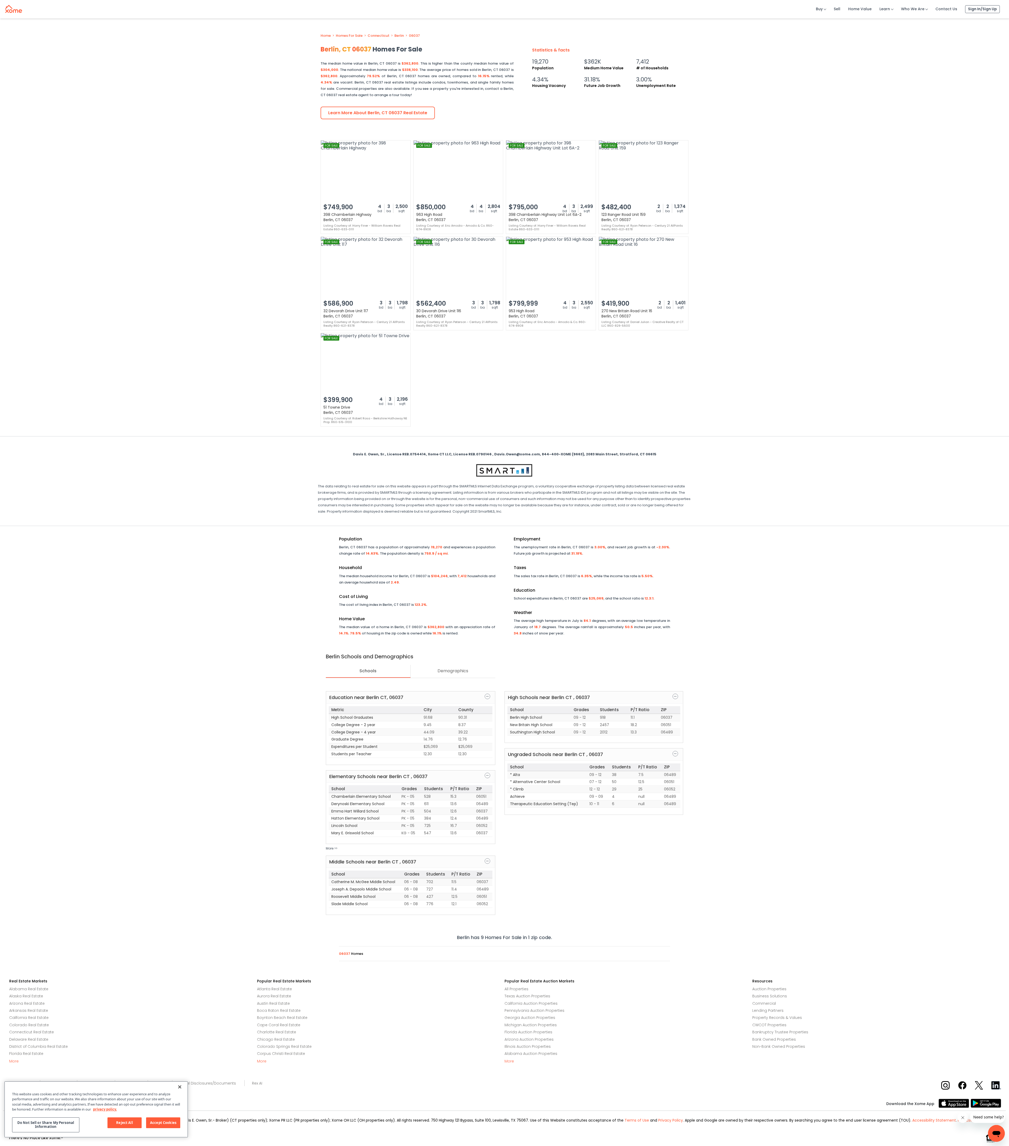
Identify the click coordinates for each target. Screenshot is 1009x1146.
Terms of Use (637, 1120)
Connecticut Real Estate (31, 1032)
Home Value (860, 9)
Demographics (452, 671)
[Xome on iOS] (955, 1102)
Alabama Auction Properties (530, 1053)
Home (326, 36)
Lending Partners (768, 1010)
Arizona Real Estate (27, 1003)
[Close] (180, 1087)
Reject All (124, 1122)
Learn (884, 9)
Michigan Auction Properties (530, 1025)
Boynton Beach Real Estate (282, 1017)
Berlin (399, 36)
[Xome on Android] (986, 1102)
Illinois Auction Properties (527, 1046)
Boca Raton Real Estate (279, 1010)
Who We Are (912, 9)
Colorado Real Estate (29, 1025)
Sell (837, 9)
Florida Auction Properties (528, 1032)
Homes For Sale (349, 36)
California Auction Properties (531, 1003)
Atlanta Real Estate (274, 989)
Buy (819, 9)
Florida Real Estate (26, 1053)
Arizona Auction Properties (529, 1039)
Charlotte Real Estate (276, 1032)
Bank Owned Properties (774, 1039)
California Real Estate (29, 1017)
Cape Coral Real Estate (278, 1025)
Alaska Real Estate (26, 996)
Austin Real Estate (273, 1003)
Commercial (764, 1003)
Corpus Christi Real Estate (281, 1053)
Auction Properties (769, 989)
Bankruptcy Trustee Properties (780, 1032)
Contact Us (946, 9)
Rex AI (257, 1083)
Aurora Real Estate (274, 996)
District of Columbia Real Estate (38, 1046)
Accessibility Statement (934, 1120)
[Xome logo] (13, 8)
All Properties (516, 989)
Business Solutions (769, 996)
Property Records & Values (777, 1017)
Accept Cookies (163, 1122)
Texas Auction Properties (527, 996)
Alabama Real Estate (28, 989)
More (14, 1061)
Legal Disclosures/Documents (208, 1083)
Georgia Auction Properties (529, 1017)
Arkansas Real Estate (28, 1010)
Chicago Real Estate (276, 1039)
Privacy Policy (670, 1120)
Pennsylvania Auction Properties (534, 1010)
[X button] (979, 1085)
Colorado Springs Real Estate (284, 1046)
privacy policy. (105, 1109)
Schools (368, 671)
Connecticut (378, 36)
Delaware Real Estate (28, 1039)
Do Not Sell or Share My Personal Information (45, 1124)
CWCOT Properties (769, 1025)
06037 (414, 36)
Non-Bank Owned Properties (778, 1046)
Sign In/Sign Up (982, 9)
